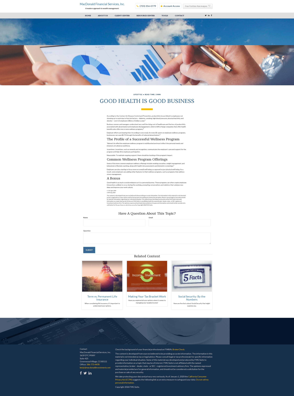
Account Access (171, 6)
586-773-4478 (93, 364)
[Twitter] (205, 15)
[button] (102, 15)
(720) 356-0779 (148, 6)
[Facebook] (211, 15)
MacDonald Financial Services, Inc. (102, 4)
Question (86, 231)
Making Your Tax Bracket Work (147, 296)
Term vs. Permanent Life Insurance (102, 298)
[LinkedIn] (209, 15)
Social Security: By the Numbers (191, 298)
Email (151, 217)
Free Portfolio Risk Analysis (196, 6)
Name (85, 217)
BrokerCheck (178, 349)
